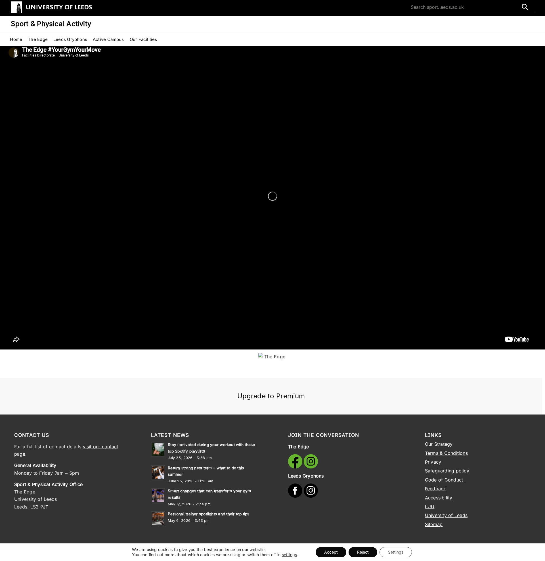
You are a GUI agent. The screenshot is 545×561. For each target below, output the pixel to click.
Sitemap (434, 524)
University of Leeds (446, 515)
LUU (430, 506)
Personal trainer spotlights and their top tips (208, 514)
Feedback (435, 488)
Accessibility (438, 498)
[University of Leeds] (51, 12)
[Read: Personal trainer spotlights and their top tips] (158, 518)
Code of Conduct (445, 480)
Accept (331, 552)
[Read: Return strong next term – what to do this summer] (158, 472)
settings (289, 554)
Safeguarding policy (447, 471)
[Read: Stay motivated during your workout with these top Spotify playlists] (158, 449)
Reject (363, 552)
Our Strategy (439, 444)
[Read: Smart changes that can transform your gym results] (158, 495)
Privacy (433, 462)
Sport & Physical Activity (51, 24)
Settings (395, 552)
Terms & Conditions (446, 453)
